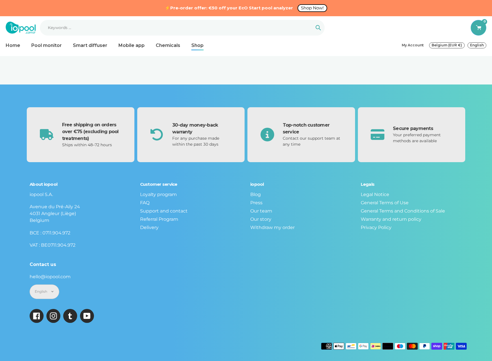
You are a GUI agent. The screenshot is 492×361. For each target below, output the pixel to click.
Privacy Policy (376, 227)
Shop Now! (312, 8)
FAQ (144, 202)
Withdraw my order (272, 227)
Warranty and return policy (391, 219)
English (477, 45)
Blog (255, 194)
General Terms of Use (385, 202)
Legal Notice (375, 194)
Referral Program (159, 219)
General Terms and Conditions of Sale (403, 211)
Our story (260, 219)
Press (256, 202)
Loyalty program (158, 194)
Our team (261, 211)
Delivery (149, 227)
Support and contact (164, 211)
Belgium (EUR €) (447, 45)
